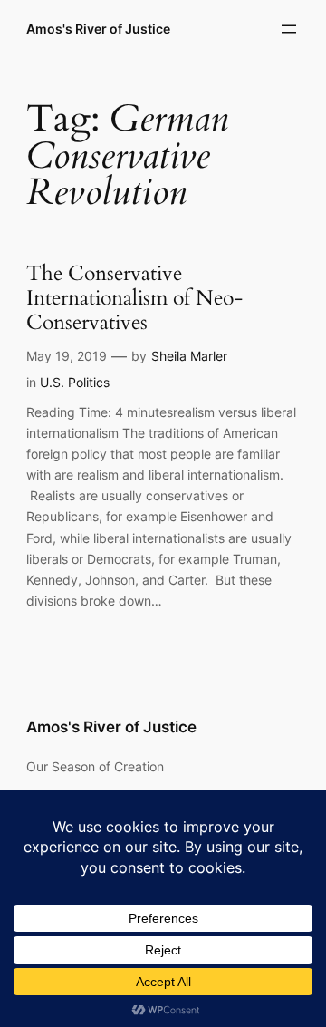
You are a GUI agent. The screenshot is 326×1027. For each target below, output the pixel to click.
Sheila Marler (189, 355)
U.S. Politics (75, 382)
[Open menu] (289, 29)
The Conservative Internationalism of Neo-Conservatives (134, 298)
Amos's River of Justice (98, 28)
